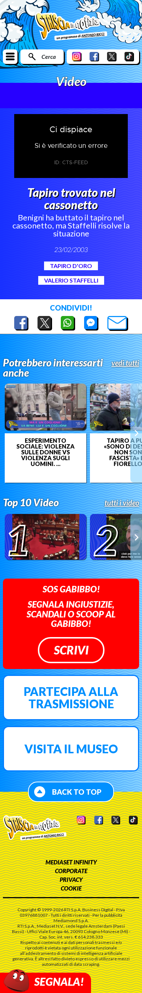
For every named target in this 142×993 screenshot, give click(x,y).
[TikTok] (129, 56)
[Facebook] (94, 56)
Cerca (49, 56)
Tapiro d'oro (71, 265)
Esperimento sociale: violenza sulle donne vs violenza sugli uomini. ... (45, 452)
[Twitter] (112, 56)
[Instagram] (77, 56)
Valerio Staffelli (71, 280)
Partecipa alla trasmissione (71, 697)
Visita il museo (71, 749)
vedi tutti (125, 362)
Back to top (77, 791)
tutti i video (121, 502)
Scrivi (71, 650)
